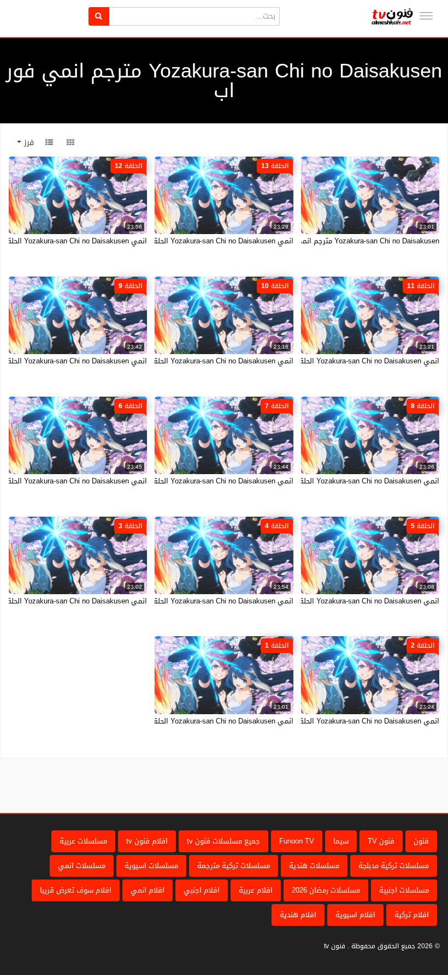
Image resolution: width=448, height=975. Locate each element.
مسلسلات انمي (81, 865)
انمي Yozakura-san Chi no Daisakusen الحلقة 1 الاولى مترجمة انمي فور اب (174, 721)
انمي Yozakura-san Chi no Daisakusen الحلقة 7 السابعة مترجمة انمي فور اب (172, 481)
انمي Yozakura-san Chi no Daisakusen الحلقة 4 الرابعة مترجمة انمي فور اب (174, 601)
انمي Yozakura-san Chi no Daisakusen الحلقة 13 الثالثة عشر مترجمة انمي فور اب (165, 241)
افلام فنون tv (147, 841)
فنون (421, 841)
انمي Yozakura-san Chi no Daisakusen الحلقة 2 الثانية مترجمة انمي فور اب (321, 721)
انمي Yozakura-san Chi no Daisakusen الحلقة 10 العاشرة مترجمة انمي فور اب (170, 361)
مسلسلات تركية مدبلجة (393, 865)
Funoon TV (296, 841)
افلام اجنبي (202, 890)
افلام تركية (411, 915)
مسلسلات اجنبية (404, 890)
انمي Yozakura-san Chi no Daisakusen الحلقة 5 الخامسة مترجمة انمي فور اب (318, 601)
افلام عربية (256, 890)
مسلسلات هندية (314, 865)
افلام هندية (298, 915)
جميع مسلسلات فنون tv (223, 841)
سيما (341, 841)
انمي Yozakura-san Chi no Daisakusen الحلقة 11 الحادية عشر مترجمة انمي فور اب (310, 361)
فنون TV (381, 841)
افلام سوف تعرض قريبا (75, 890)
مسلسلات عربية (83, 841)
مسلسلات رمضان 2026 (326, 890)
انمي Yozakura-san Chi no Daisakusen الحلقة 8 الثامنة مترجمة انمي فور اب (320, 481)
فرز (27, 142)
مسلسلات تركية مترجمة (233, 865)
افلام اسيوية (355, 915)
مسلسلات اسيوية (151, 865)
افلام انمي (147, 890)
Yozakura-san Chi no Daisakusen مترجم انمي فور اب (356, 241)
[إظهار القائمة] (426, 16)
